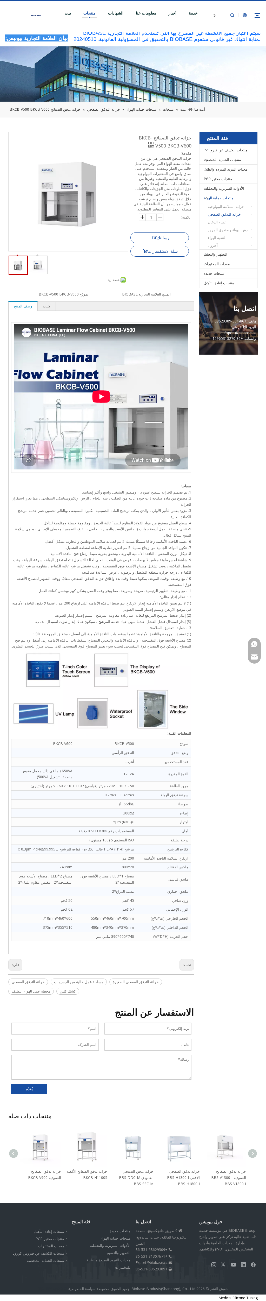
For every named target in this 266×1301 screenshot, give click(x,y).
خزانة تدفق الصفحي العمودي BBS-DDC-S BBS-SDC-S (229, 1177)
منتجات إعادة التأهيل (219, 282)
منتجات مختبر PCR (218, 178)
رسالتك (163, 238)
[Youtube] (233, 1264)
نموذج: (83, 294)
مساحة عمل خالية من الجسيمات (78, 981)
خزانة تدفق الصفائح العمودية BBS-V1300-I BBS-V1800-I (182, 1177)
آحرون (213, 245)
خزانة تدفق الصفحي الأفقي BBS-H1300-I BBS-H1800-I (137, 1177)
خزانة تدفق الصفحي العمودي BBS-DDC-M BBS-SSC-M (90, 1177)
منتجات (89, 13)
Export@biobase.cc (152, 1262)
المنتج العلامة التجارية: (154, 294)
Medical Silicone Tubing (238, 1297)
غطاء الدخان (217, 222)
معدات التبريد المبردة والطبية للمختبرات (224, 169)
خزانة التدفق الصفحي (28, 981)
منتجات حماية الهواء (219, 197)
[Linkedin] (243, 1264)
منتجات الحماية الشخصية (222, 159)
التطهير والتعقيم (215, 254)
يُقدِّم (29, 1088)
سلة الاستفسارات (163, 251)
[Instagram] (214, 1264)
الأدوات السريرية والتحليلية (224, 188)
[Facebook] (253, 1264)
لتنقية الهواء (216, 237)
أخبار (172, 13)
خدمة (193, 13)
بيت (68, 13)
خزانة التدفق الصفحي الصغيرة (136, 981)
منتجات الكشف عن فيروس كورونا (224, 149)
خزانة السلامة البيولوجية (226, 206)
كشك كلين (68, 991)
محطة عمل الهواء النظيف (31, 991)
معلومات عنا (146, 13)
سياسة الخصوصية (81, 1288)
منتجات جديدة (214, 273)
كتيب (46, 306)
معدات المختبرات (217, 263)
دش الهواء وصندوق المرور (228, 229)
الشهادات (115, 13)
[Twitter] (224, 1264)
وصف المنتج (23, 306)
